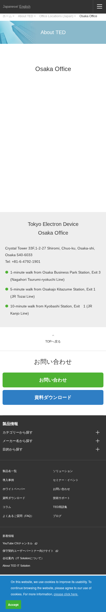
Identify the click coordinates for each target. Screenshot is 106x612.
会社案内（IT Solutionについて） (23, 558)
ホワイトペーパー (14, 488)
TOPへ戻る (53, 341)
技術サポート (61, 497)
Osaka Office (88, 16)
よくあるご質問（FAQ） (18, 515)
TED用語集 (60, 506)
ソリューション (63, 471)
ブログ (57, 515)
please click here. (66, 594)
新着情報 (8, 535)
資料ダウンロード (53, 397)
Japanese (10, 6)
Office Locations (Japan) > (57, 16)
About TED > (27, 16)
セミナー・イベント (65, 479)
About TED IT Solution (16, 565)
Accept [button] (13, 604)
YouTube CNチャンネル (18, 543)
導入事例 (8, 479)
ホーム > (8, 16)
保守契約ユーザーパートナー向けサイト (28, 550)
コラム (7, 506)
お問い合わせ (53, 380)
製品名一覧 (10, 471)
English (24, 6)
